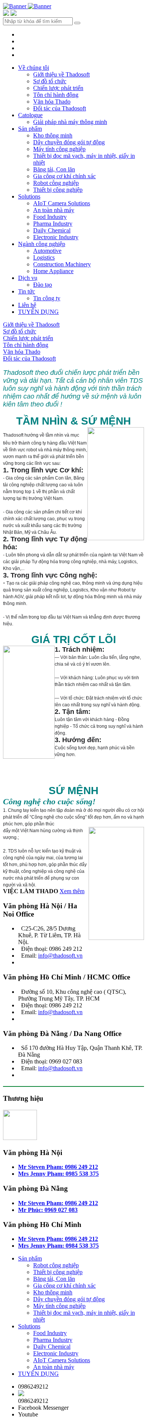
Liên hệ (27, 305)
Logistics (44, 257)
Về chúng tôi (33, 67)
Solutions (29, 196)
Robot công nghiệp (56, 183)
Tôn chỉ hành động (55, 95)
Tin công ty (46, 298)
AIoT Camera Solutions (61, 203)
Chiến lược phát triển (58, 88)
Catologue (30, 115)
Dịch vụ (27, 278)
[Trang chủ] (15, 6)
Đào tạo (42, 284)
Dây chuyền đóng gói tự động (69, 142)
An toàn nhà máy (53, 210)
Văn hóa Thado (51, 101)
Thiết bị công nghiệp (58, 189)
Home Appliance (53, 271)
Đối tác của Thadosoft (59, 108)
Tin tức (26, 291)
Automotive (47, 251)
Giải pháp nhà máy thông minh (70, 122)
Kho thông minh (52, 135)
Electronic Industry (55, 237)
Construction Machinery (62, 264)
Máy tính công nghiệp (59, 149)
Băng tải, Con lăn (54, 169)
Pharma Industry (52, 223)
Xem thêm (72, 891)
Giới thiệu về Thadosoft (61, 74)
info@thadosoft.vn (60, 955)
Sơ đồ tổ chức (49, 81)
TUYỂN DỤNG (38, 312)
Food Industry (50, 217)
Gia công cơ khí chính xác (64, 176)
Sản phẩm (30, 128)
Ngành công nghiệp (41, 244)
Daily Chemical (51, 230)
